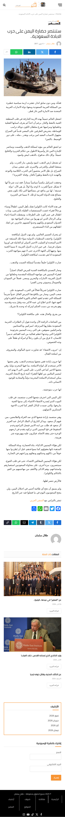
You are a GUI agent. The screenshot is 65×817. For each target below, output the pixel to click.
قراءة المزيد (54, 611)
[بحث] (4, 5)
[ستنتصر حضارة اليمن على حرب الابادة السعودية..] (32, 77)
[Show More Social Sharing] (7, 52)
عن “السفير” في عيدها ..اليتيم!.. (47, 600)
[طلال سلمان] (31, 5)
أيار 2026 (55, 725)
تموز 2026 (54, 715)
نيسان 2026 (53, 730)
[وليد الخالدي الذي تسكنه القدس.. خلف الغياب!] (32, 634)
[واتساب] (16, 52)
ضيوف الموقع (27, 803)
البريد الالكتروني (54, 764)
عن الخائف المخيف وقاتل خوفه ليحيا (45, 674)
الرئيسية (55, 799)
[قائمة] (60, 5)
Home (58, 14)
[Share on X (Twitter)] (42, 52)
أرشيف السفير (11, 803)
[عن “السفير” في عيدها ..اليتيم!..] (32, 579)
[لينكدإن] (29, 52)
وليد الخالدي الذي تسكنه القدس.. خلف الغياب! (41, 655)
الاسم (58, 752)
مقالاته (42, 799)
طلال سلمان (50, 44)
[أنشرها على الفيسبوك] (55, 52)
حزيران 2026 (53, 720)
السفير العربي (37, 500)
